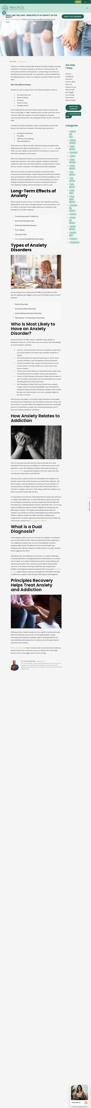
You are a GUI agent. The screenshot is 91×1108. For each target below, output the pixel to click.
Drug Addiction (71, 173)
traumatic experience (47, 148)
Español (85, 2)
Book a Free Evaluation (73, 108)
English (78, 2)
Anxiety (72, 156)
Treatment (73, 239)
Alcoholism (73, 152)
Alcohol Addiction (72, 148)
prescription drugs (17, 471)
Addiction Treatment (72, 142)
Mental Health (71, 192)
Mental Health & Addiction (71, 199)
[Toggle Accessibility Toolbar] (4, 13)
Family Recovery (71, 186)
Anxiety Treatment (72, 161)
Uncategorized (22, 61)
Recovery (73, 214)
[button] (89, 505)
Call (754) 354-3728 (73, 115)
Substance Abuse (72, 234)
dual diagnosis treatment (38, 520)
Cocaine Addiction (72, 167)
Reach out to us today (18, 648)
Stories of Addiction (72, 228)
